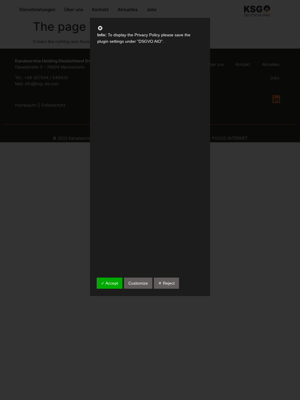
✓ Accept (109, 283)
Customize (138, 283)
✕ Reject (166, 283)
